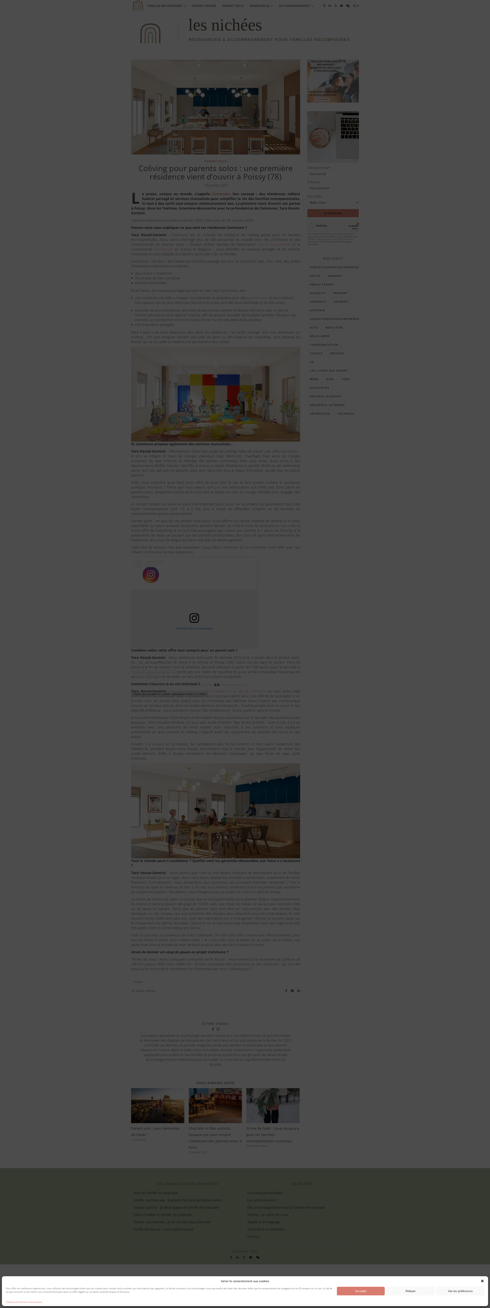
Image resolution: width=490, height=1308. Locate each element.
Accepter (361, 1291)
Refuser (411, 1291)
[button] (482, 1281)
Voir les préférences (460, 1291)
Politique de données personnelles (24, 1301)
